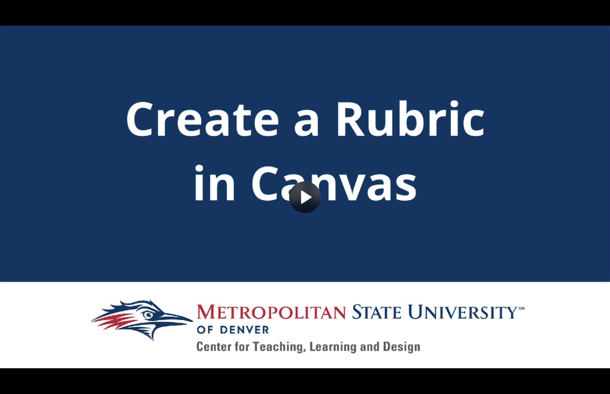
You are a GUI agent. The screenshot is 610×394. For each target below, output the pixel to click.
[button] (305, 197)
